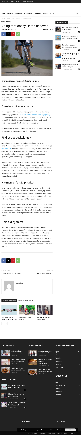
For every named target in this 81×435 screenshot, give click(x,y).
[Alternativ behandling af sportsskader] (58, 29)
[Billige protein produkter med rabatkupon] (58, 66)
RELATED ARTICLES (9, 300)
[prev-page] (2, 323)
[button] (77, 13)
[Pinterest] (13, 34)
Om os (12, 1)
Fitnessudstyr (28, 13)
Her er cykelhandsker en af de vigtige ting (34, 115)
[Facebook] (3, 34)
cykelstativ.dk (6, 149)
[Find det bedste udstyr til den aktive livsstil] (4, 404)
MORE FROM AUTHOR (25, 300)
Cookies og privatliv (27, 1)
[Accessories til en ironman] (27, 310)
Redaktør (6, 29)
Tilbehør (38, 13)
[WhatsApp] (18, 34)
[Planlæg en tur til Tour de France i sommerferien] (32, 362)
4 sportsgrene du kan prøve (11, 273)
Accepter (70, 430)
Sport (52, 13)
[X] (8, 34)
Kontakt (18, 1)
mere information (58, 430)
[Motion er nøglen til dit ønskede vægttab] (32, 353)
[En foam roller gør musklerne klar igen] (5, 353)
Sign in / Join (4, 1)
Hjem (3, 13)
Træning (10, 13)
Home (3, 18)
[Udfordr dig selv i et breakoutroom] (45, 310)
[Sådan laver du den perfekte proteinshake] (58, 46)
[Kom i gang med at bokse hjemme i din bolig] (9, 310)
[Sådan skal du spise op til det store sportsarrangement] (58, 55)
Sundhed (45, 13)
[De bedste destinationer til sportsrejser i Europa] (58, 37)
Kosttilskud (18, 13)
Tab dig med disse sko (45, 273)
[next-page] (6, 323)
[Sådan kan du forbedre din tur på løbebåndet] (5, 362)
